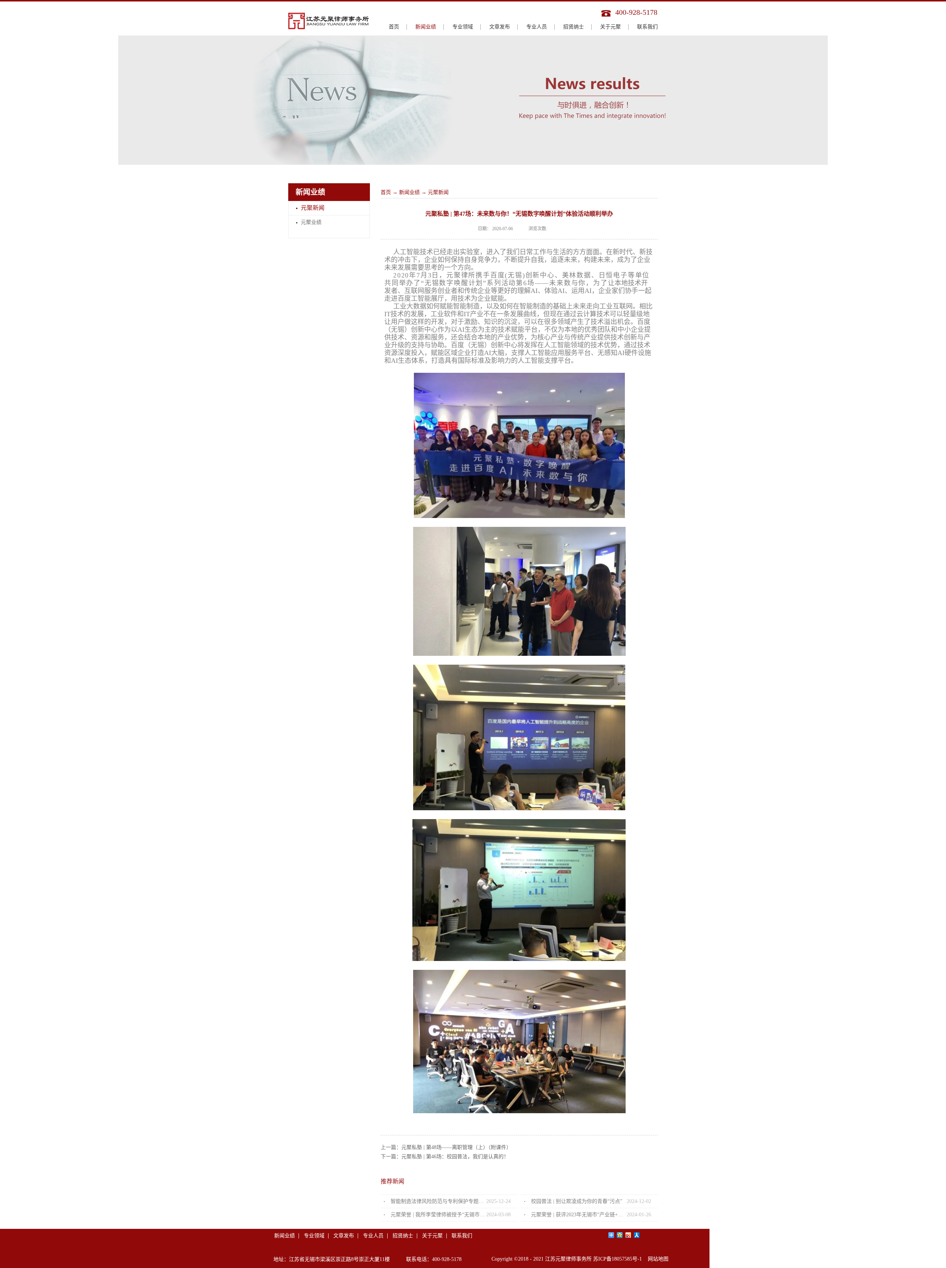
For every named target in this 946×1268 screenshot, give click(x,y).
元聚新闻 (438, 192)
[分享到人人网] (637, 1235)
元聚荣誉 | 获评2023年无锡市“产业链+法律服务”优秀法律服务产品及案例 (579, 1214)
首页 (394, 27)
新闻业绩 (409, 192)
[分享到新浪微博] (628, 1235)
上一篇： (446, 1147)
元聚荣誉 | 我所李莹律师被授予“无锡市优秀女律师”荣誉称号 (438, 1214)
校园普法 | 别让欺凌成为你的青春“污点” (576, 1201)
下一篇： (445, 1156)
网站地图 (656, 1259)
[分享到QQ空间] (620, 1235)
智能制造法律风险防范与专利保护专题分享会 (438, 1201)
